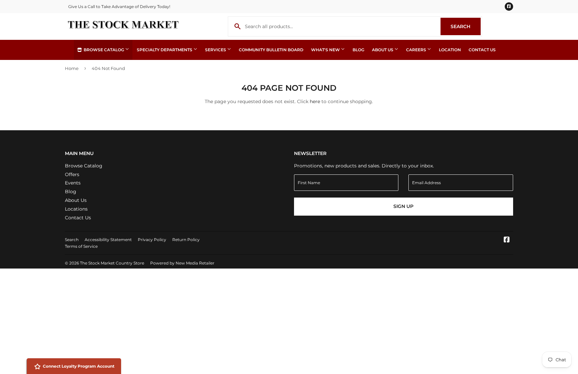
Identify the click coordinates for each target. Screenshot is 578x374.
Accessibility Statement (108, 239)
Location (450, 49)
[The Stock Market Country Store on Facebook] (507, 240)
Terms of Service (81, 246)
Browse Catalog (104, 49)
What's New (326, 49)
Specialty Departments (165, 49)
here (315, 101)
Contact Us (482, 49)
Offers (72, 174)
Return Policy (186, 239)
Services (216, 49)
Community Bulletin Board (271, 49)
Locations (76, 209)
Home (72, 68)
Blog (358, 49)
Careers (416, 49)
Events (73, 183)
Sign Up (403, 206)
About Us (383, 49)
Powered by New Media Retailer (182, 263)
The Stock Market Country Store (112, 263)
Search (466, 26)
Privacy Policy (152, 239)
